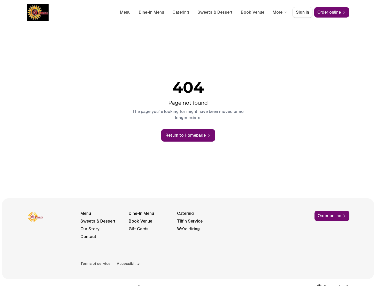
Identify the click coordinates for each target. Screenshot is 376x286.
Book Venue (252, 12)
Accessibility (128, 263)
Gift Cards (139, 229)
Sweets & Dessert (215, 12)
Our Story (89, 229)
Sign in (302, 12)
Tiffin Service (190, 221)
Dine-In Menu (151, 12)
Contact (88, 236)
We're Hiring (188, 229)
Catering (180, 12)
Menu (125, 12)
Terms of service (95, 263)
